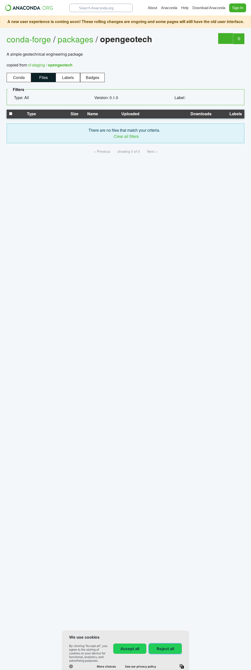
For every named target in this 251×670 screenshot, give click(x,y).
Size (74, 113)
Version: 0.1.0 (106, 97)
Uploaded (129, 113)
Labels (68, 77)
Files (43, 77)
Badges (92, 77)
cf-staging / (50, 65)
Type (31, 113)
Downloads (200, 113)
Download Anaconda (208, 8)
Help (184, 8)
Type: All (22, 97)
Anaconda (169, 8)
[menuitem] (23, 97)
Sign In (237, 8)
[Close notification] (246, 21)
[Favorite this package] (225, 38)
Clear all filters (126, 136)
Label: (180, 97)
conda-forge (29, 39)
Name (92, 113)
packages (77, 39)
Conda (19, 77)
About (152, 8)
